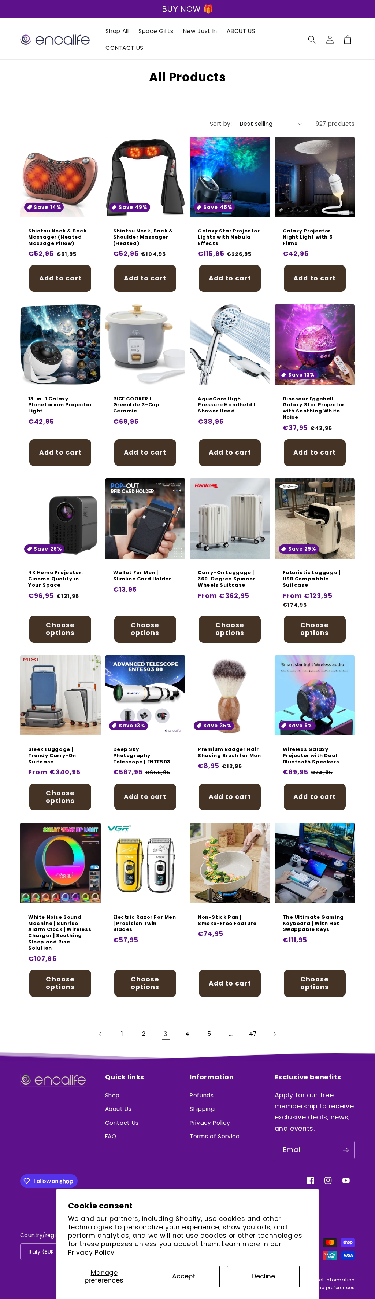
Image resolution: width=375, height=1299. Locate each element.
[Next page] (274, 1034)
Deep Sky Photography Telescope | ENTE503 (141, 755)
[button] (312, 39)
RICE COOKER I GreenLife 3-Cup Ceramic (136, 405)
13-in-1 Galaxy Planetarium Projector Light (60, 405)
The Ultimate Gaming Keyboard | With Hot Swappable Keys (313, 923)
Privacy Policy (91, 1252)
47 (253, 1034)
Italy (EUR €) (46, 1251)
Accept (183, 1276)
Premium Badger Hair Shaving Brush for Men (229, 752)
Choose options (60, 629)
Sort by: (221, 124)
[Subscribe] (345, 1150)
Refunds (202, 1095)
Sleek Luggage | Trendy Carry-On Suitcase (52, 755)
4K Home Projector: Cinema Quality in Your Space (55, 579)
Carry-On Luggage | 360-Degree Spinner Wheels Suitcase (226, 579)
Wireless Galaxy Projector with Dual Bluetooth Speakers (311, 755)
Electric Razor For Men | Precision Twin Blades (144, 923)
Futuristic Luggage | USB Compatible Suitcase (312, 579)
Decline (263, 1276)
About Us (118, 1109)
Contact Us (122, 1123)
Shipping (202, 1109)
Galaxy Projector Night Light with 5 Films (308, 237)
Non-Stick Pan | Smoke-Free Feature (227, 920)
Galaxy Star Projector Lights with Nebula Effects (229, 237)
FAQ (110, 1136)
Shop (112, 1095)
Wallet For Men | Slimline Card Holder (142, 576)
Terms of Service (215, 1136)
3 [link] (166, 1034)
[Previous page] (100, 1034)
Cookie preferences (331, 1287)
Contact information (329, 1280)
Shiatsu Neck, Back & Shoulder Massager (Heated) (143, 237)
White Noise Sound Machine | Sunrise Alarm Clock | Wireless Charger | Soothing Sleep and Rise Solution (59, 932)
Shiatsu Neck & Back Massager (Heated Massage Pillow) (57, 237)
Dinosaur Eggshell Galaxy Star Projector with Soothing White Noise (314, 408)
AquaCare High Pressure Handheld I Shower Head (226, 405)
